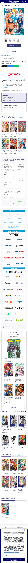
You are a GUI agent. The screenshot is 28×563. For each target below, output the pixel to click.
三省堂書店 (19, 218)
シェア (10, 66)
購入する (14, 51)
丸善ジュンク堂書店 (8, 222)
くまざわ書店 (8, 218)
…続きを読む (6, 87)
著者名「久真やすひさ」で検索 (17, 455)
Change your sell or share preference (11, 552)
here (20, 538)
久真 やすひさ (7, 55)
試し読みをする (15, 45)
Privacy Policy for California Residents (14, 555)
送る (16, 66)
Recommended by (17, 411)
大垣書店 (8, 214)
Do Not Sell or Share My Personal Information (13, 549)
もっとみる (13, 407)
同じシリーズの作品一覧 (19, 117)
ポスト (5, 66)
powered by (15, 201)
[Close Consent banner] (25, 530)
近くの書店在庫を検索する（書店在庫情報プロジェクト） (14, 227)
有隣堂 (19, 222)
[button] (25, 41)
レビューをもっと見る (17, 200)
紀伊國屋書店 (19, 214)
